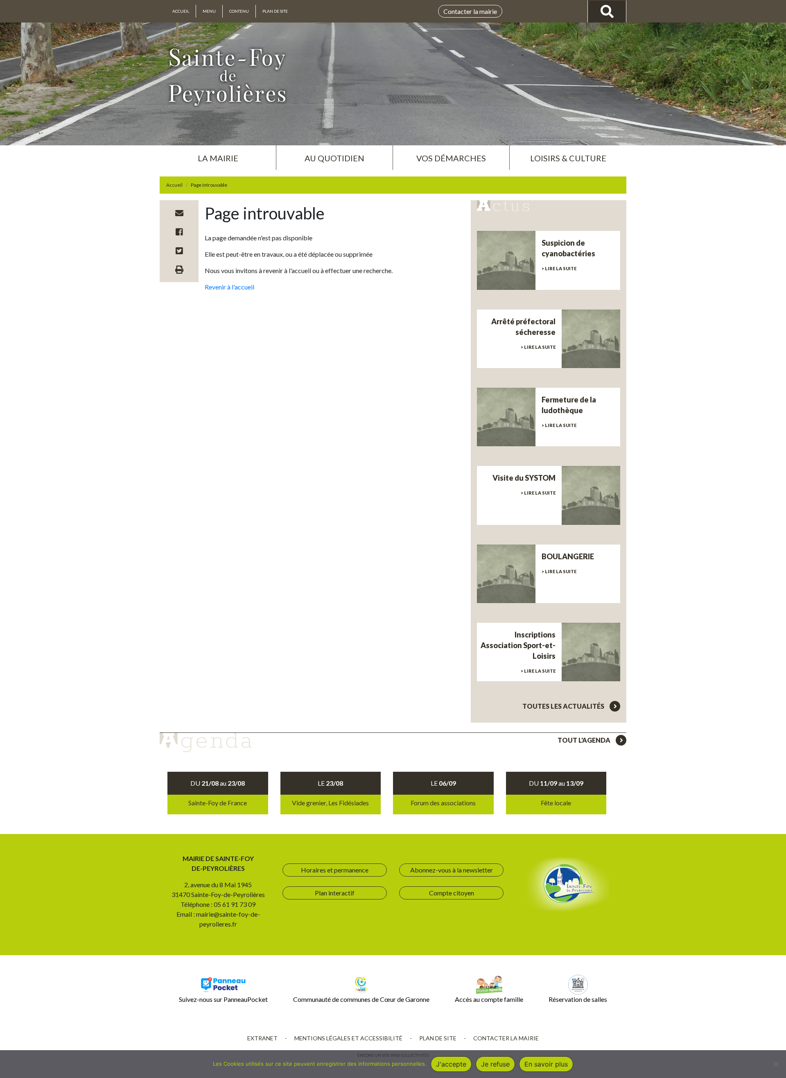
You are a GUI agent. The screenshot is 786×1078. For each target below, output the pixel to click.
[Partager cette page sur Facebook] (179, 231)
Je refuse (495, 1064)
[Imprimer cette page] (179, 269)
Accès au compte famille (489, 999)
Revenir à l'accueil (229, 287)
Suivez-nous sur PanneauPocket (223, 999)
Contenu (239, 11)
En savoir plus (546, 1064)
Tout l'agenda (585, 740)
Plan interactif (335, 893)
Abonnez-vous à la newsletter (451, 870)
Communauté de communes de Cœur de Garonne (361, 999)
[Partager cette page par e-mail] (179, 212)
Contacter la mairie (470, 11)
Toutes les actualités (563, 706)
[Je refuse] (776, 1064)
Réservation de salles (578, 999)
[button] (218, 154)
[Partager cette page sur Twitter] (179, 250)
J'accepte (451, 1064)
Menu (209, 11)
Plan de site (275, 11)
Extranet (262, 1038)
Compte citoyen (451, 893)
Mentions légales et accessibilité (348, 1038)
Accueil (180, 11)
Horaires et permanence (334, 870)
